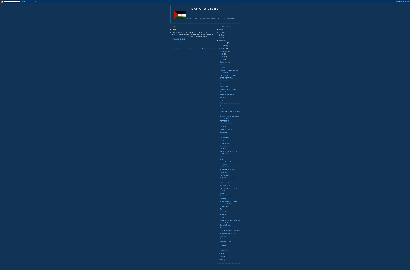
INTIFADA (223, 236)
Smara (222, 159)
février (223, 253)
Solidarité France (225, 225)
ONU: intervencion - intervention (230, 230)
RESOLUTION (224, 182)
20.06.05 (223, 97)
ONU (221, 156)
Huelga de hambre (225, 143)
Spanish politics (225, 206)
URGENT (223, 126)
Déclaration (223, 132)
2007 (220, 35)
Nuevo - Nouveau (225, 92)
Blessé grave (224, 172)
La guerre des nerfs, (226, 146)
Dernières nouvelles (226, 129)
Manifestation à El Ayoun (228, 196)
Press (222, 217)
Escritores (223, 149)
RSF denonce (224, 137)
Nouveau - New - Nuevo (227, 228)
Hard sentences (225, 81)
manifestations (224, 175)
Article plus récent (175, 49)
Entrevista (223, 212)
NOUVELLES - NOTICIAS (228, 140)
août (222, 54)
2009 (220, 29)
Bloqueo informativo (226, 124)
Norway (222, 67)
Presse (222, 65)
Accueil (191, 49)
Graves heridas (225, 167)
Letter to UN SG (225, 86)
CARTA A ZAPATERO (227, 78)
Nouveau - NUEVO (226, 241)
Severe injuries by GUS (227, 169)
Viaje (221, 83)
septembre (224, 51)
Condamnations (225, 62)
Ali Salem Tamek (225, 185)
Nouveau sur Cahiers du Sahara (230, 103)
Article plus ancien (208, 49)
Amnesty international (227, 94)
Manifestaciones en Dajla (228, 75)
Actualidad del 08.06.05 (227, 233)
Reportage (223, 198)
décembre (224, 43)
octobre (223, 48)
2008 (220, 32)
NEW (221, 100)
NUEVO (222, 108)
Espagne (223, 214)
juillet (222, 57)
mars (222, 250)
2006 (220, 38)
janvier (223, 256)
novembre (224, 46)
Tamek (222, 209)
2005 (220, 40)
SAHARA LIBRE (205, 8)
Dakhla (222, 193)
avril (222, 248)
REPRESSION (224, 121)
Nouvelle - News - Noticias (228, 89)
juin (222, 59)
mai (222, 245)
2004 (220, 260)
